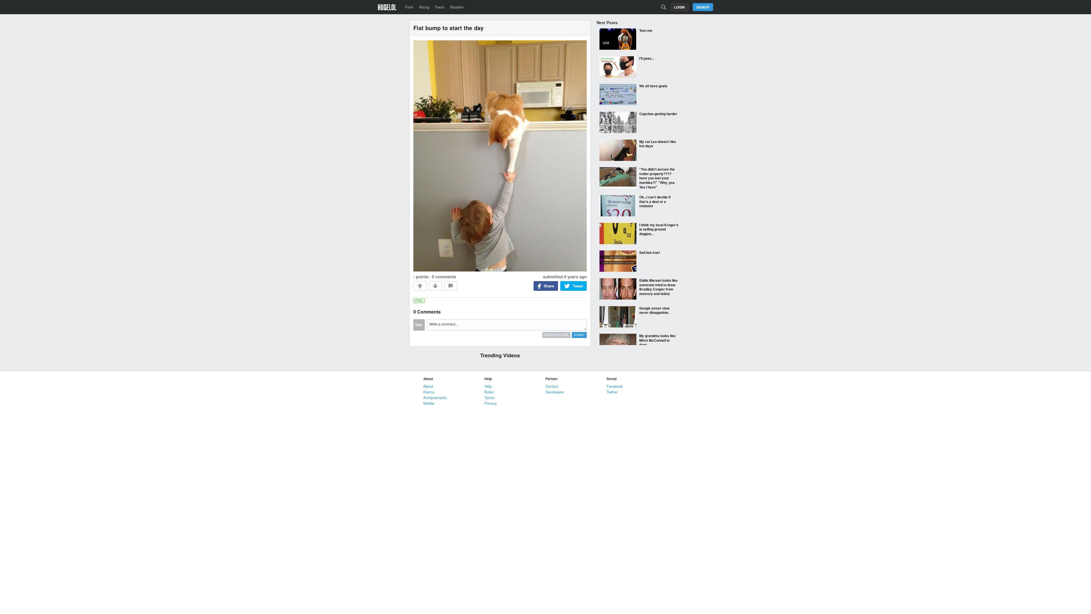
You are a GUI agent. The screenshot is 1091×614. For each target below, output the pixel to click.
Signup (702, 7)
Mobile (428, 403)
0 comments (444, 276)
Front (409, 7)
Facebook (615, 386)
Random (457, 7)
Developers (555, 392)
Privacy (490, 403)
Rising (424, 7)
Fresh (439, 7)
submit (579, 335)
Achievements (435, 397)
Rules (489, 392)
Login (679, 7)
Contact (552, 386)
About (428, 386)
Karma (428, 392)
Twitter (612, 392)
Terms (489, 397)
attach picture (556, 335)
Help (488, 386)
